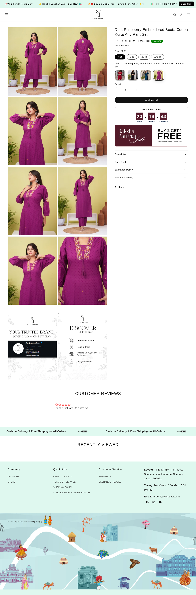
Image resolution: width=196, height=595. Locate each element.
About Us (13, 476)
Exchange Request (111, 482)
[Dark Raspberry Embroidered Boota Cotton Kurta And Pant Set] (158, 75)
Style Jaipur (20, 522)
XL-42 (144, 56)
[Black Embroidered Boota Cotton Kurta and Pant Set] (133, 75)
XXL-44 (157, 56)
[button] (6, 14)
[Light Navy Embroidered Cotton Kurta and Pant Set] (145, 75)
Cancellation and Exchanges (71, 492)
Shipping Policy (63, 487)
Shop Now (186, 4)
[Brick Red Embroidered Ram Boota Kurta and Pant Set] (120, 75)
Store (11, 482)
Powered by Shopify (33, 522)
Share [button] (121, 187)
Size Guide (105, 476)
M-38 (120, 56)
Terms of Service (64, 482)
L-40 (132, 56)
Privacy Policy (62, 476)
